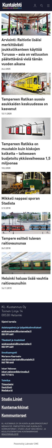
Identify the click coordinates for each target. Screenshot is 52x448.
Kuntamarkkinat (15, 407)
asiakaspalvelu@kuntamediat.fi (16, 331)
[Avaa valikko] (35, 6)
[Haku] (42, 5)
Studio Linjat (12, 398)
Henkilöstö (7, 387)
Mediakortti (7, 390)
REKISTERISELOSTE (10, 434)
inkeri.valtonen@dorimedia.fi (15, 371)
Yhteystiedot (7, 384)
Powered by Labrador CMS (26, 443)
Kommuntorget (14, 415)
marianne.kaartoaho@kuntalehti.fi (18, 359)
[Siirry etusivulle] (12, 5)
